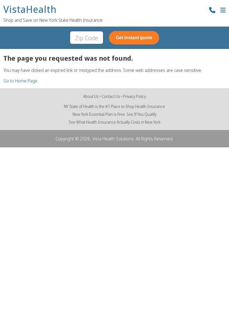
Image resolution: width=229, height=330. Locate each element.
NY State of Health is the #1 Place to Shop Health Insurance (114, 106)
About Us (91, 96)
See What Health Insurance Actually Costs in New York (115, 122)
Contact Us (111, 96)
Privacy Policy (134, 96)
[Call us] (212, 10)
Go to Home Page (20, 81)
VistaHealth (30, 9)
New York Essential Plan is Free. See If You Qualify (114, 114)
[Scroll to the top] (12, 318)
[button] (223, 10)
